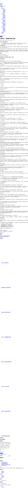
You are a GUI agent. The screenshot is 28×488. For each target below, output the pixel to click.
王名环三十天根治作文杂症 (4, 262)
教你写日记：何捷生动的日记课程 (5, 411)
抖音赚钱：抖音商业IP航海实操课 (4, 236)
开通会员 (1, 3)
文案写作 (4, 17)
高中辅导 (4, 12)
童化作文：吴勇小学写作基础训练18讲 (6, 361)
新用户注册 (3, 6)
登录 (1, 6)
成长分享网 (1, 228)
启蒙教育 (2, 472)
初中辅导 (4, 11)
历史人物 (4, 31)
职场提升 (4, 15)
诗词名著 (4, 30)
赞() (1, 234)
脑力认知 (4, 14)
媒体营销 (4, 24)
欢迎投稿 (2, 477)
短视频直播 (4, 23)
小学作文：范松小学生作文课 (5, 386)
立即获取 (1, 453)
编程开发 (4, 20)
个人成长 (2, 13)
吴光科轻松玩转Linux (4, 465)
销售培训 (4, 25)
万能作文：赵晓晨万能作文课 (7, 228)
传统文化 (4, 28)
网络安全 (4, 21)
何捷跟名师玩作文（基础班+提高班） (6, 287)
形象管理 (4, 18)
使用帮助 (2, 475)
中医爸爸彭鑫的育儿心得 (4, 462)
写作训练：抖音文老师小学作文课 (5, 312)
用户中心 (2, 476)
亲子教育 (2, 8)
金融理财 (2, 32)
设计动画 (4, 22)
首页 (2, 7)
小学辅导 (4, 10)
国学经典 (4, 27)
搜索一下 (1, 36)
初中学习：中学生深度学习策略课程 (4, 235)
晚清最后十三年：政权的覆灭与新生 (6, 464)
